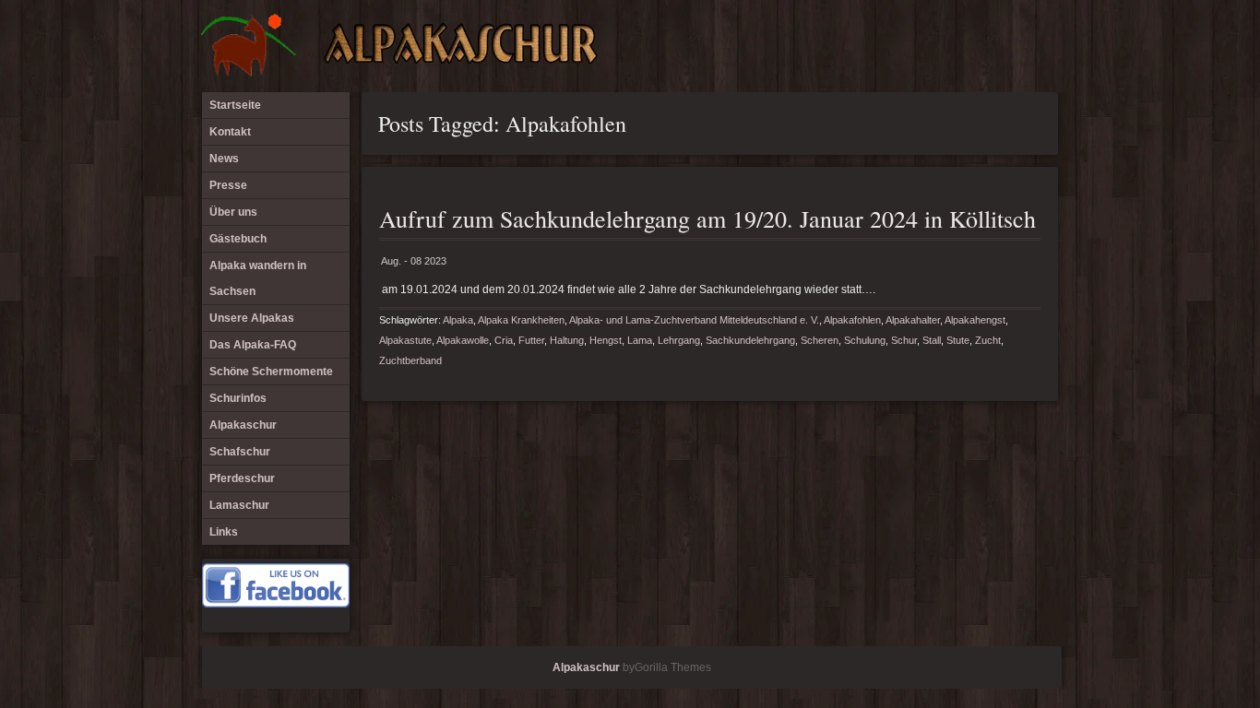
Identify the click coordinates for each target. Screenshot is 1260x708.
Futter (531, 340)
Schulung (865, 340)
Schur (904, 340)
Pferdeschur (242, 478)
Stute (957, 340)
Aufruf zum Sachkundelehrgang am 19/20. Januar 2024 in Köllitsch (707, 218)
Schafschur (239, 451)
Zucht (988, 340)
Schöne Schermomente (271, 371)
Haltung (567, 340)
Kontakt (230, 131)
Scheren (819, 340)
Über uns (233, 212)
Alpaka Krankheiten (521, 319)
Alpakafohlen (852, 319)
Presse (228, 185)
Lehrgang (679, 340)
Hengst (605, 340)
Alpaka (458, 319)
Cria (503, 340)
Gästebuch (238, 238)
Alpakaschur (243, 425)
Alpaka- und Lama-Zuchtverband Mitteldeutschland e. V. (694, 319)
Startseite (235, 105)
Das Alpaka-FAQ (252, 344)
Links (223, 531)
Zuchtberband (410, 360)
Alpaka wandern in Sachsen (257, 278)
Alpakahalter (913, 319)
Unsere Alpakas (251, 318)
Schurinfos (238, 398)
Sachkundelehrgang (750, 340)
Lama (639, 340)
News (224, 158)
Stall (931, 340)
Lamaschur (239, 505)
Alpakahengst (975, 319)
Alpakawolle (462, 340)
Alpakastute (405, 340)
